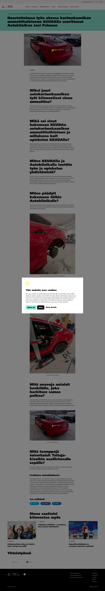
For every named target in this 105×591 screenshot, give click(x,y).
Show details (51, 307)
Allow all (31, 307)
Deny (41, 307)
